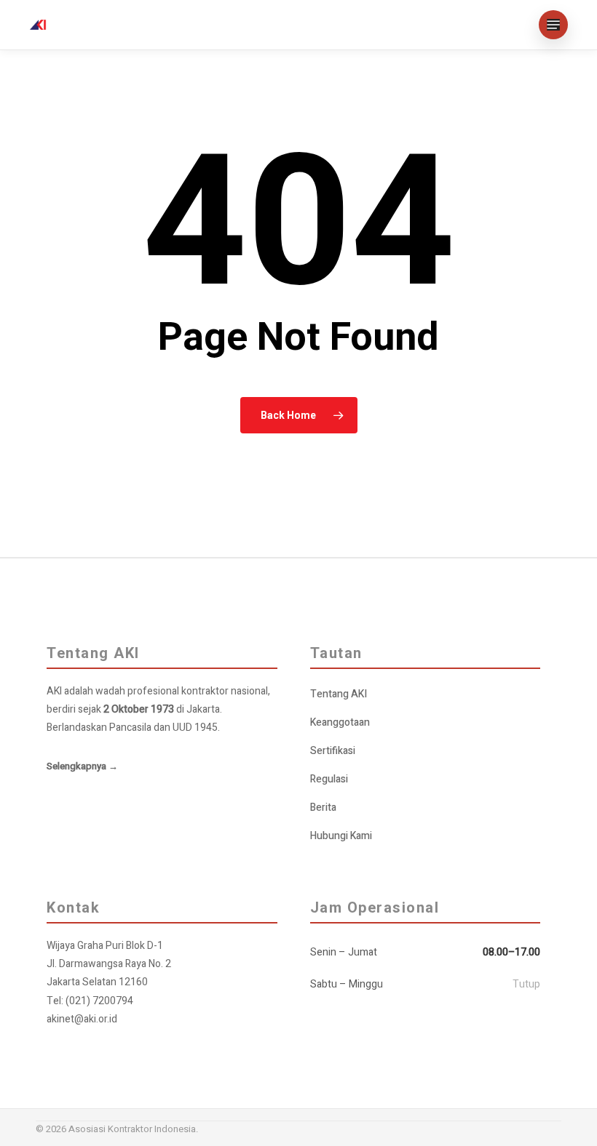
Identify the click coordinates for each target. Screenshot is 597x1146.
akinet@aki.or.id (82, 1019)
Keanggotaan (340, 722)
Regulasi (329, 779)
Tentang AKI (338, 694)
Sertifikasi (332, 750)
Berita (323, 807)
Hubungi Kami (341, 836)
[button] (553, 24)
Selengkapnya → (82, 766)
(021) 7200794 (99, 1001)
